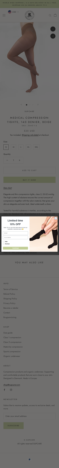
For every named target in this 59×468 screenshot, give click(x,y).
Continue (15, 248)
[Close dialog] (55, 218)
